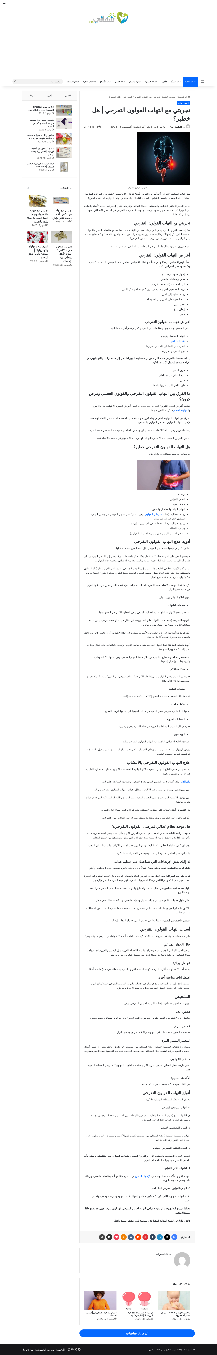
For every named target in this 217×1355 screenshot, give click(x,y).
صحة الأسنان (105, 81)
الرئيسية (183, 96)
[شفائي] (108, 18)
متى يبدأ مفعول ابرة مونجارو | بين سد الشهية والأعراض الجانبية (41, 123)
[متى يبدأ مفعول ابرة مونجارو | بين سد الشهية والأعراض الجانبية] (64, 123)
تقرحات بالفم (178, 341)
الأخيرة (50, 95)
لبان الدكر (185, 781)
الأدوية (164, 81)
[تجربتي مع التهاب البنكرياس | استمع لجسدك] (100, 1300)
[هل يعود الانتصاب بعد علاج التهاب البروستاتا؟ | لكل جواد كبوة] (137, 1300)
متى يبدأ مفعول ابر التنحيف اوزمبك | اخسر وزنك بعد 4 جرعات (42, 151)
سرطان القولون (153, 514)
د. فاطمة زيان (177, 126)
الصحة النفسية (151, 81)
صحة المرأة (176, 81)
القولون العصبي (181, 410)
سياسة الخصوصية (44, 1349)
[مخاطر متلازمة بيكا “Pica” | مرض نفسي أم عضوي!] (174, 1300)
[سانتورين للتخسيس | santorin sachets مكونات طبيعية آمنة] (64, 138)
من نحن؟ (28, 1349)
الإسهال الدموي (142, 1176)
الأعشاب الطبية (89, 81)
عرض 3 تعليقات (137, 1333)
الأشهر (68, 95)
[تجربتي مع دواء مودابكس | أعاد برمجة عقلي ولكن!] (61, 201)
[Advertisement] (108, 50)
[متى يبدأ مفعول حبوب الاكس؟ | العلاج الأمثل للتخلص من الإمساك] (61, 237)
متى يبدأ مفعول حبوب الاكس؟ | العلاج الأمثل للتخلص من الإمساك (64, 254)
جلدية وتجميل (135, 81)
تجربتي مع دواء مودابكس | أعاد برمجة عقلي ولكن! (62, 214)
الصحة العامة (190, 81)
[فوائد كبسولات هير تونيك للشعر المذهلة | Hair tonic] (64, 167)
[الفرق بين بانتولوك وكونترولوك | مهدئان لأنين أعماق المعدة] (37, 237)
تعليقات (31, 95)
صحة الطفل (120, 81)
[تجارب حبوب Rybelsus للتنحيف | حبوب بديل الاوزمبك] (64, 110)
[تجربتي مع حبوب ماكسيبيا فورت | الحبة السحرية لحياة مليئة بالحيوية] (37, 201)
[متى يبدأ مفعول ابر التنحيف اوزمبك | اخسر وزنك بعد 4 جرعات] (64, 152)
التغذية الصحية (73, 81)
